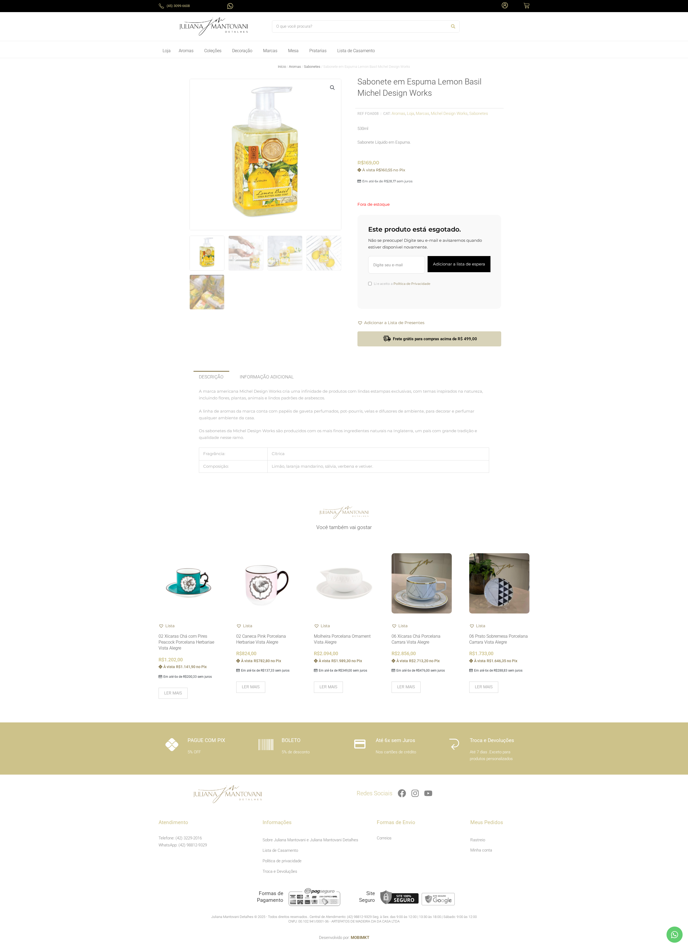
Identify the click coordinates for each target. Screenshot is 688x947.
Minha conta (481, 850)
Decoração (242, 50)
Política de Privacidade (411, 284)
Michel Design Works (449, 113)
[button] (332, 88)
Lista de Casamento (356, 50)
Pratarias (318, 50)
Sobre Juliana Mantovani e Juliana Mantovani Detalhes (310, 840)
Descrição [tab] (211, 376)
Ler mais (173, 693)
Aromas (186, 50)
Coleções (212, 50)
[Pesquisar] (453, 26)
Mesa (293, 50)
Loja (167, 50)
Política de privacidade (282, 861)
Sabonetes (312, 67)
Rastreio (477, 840)
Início (282, 67)
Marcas (270, 50)
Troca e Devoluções (280, 871)
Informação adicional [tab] (267, 376)
